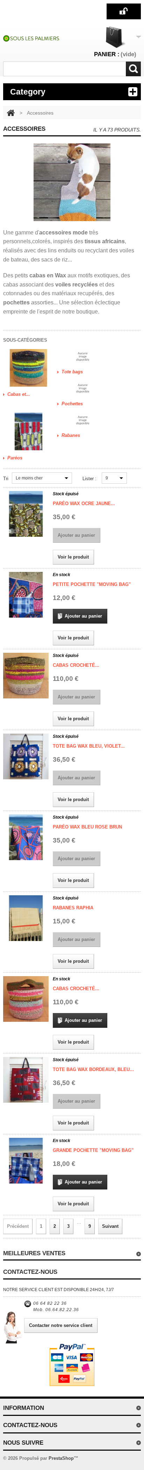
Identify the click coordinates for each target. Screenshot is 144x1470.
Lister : (89, 478)
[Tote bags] (82, 357)
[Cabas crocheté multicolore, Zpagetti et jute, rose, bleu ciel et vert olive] (26, 999)
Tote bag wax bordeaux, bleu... (93, 1069)
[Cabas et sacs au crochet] (28, 368)
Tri (5, 478)
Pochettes (72, 403)
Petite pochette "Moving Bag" (92, 584)
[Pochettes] (82, 388)
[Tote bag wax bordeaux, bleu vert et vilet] (26, 1080)
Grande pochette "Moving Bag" (93, 1150)
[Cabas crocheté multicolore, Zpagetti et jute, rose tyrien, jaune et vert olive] (26, 675)
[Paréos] (28, 431)
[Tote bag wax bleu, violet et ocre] (26, 756)
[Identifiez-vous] (124, 11)
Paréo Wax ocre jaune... (84, 503)
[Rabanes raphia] (26, 918)
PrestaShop (61, 1458)
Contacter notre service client (60, 1325)
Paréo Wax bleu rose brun (87, 827)
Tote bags (72, 371)
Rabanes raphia (73, 907)
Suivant (110, 1226)
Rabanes (71, 435)
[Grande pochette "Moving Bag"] (26, 1161)
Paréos (14, 457)
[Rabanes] (82, 420)
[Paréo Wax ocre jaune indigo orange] (26, 514)
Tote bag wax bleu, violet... (89, 746)
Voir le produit (73, 557)
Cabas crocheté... (76, 665)
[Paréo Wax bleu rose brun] (26, 837)
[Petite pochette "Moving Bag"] (26, 595)
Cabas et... (18, 394)
